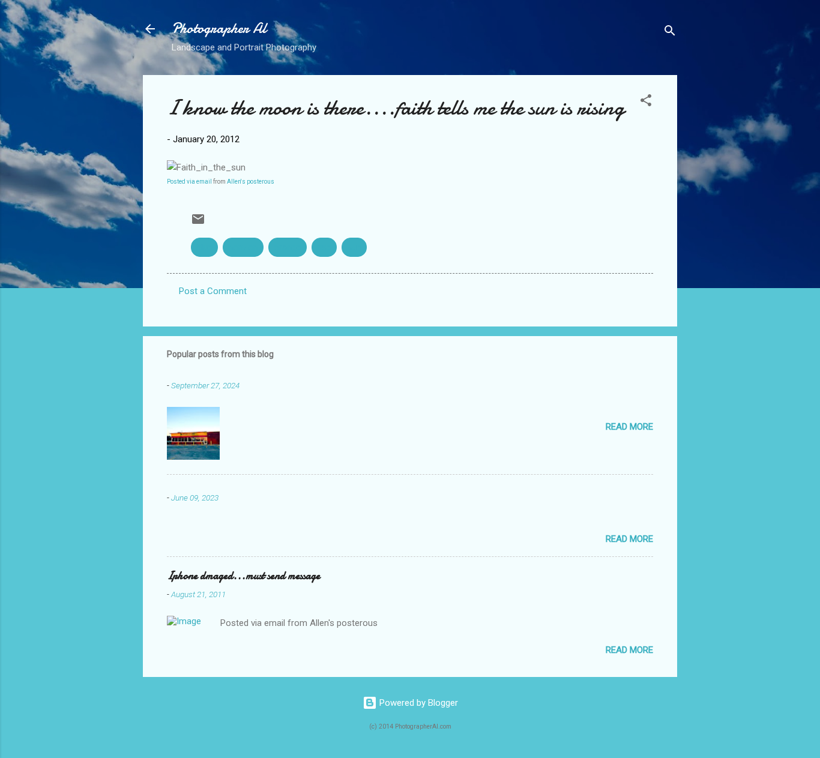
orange (287, 247)
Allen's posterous (250, 181)
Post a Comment (213, 291)
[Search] (670, 32)
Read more (629, 426)
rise (324, 247)
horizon (243, 247)
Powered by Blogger (417, 702)
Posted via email (189, 181)
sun (354, 247)
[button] (646, 102)
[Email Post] (198, 223)
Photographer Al (219, 28)
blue (204, 247)
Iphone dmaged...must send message (243, 575)
